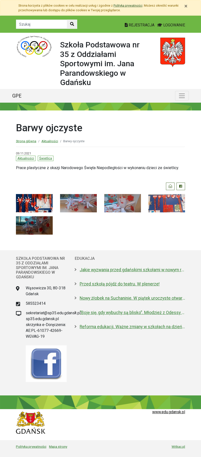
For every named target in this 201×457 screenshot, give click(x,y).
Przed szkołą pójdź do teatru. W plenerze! (120, 284)
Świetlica (45, 158)
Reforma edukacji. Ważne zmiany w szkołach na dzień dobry (132, 326)
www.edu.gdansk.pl (168, 412)
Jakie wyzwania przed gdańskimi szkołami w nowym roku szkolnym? (132, 269)
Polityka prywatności (31, 446)
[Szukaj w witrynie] (72, 24)
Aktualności (49, 141)
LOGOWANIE (173, 25)
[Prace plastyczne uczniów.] (34, 202)
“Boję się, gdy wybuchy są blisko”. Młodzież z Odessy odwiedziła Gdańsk (132, 312)
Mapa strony (58, 446)
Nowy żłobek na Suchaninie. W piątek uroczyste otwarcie (132, 298)
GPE (17, 96)
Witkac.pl (178, 446)
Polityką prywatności (127, 5)
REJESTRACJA (141, 25)
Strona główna (26, 141)
